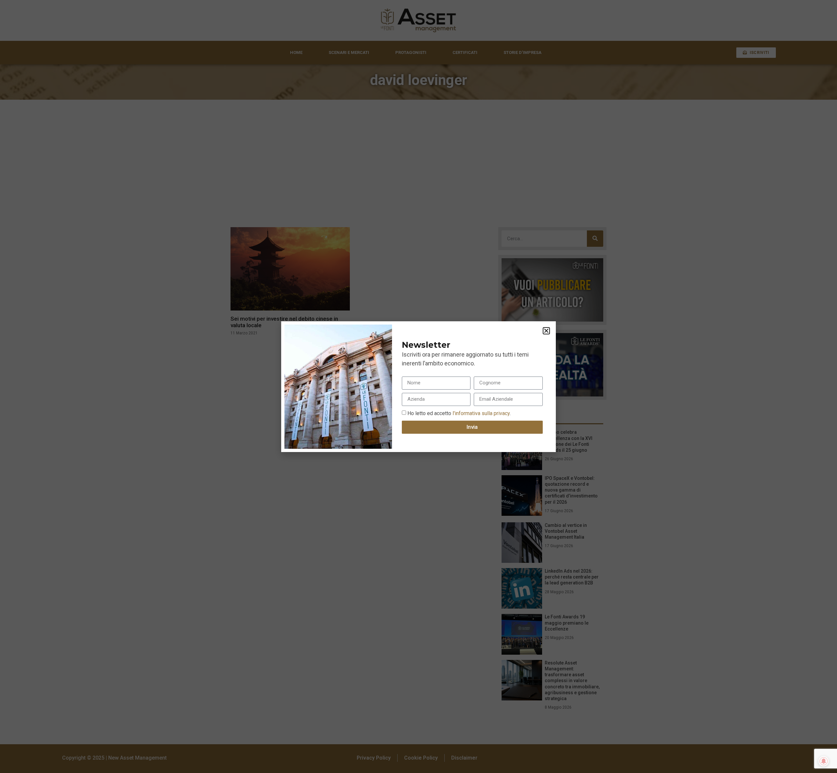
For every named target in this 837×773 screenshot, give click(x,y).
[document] (418, 386)
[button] (546, 331)
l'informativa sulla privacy (480, 413)
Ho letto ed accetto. (459, 413)
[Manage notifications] (823, 761)
